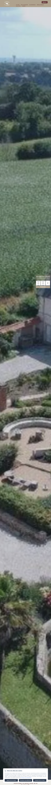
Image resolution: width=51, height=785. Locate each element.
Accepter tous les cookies (40, 780)
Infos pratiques (40, 4)
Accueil (17, 4)
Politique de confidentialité (26, 777)
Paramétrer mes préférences (25, 780)
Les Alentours (32, 4)
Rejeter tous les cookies (11, 780)
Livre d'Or (18, 6)
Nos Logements (24, 4)
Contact (23, 6)
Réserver (45, 2)
